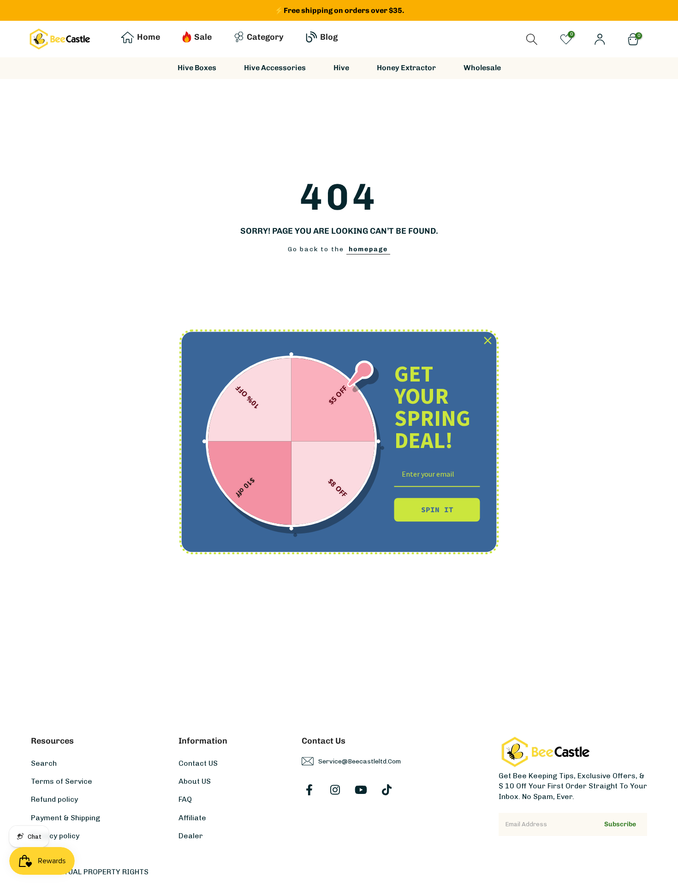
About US (194, 781)
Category (265, 37)
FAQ (185, 799)
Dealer (190, 835)
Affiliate (192, 817)
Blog (329, 37)
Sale (203, 37)
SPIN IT (437, 509)
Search (44, 763)
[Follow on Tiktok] (387, 789)
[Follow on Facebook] (309, 789)
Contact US (198, 763)
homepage (368, 249)
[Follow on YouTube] (361, 789)
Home (148, 37)
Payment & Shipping (65, 817)
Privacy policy (55, 835)
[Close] (488, 340)
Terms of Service (61, 781)
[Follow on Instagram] (335, 789)
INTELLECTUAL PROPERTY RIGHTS (90, 871)
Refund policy (54, 799)
